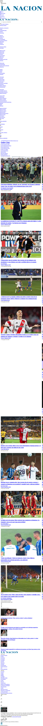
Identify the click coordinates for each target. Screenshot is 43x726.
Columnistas (2, 64)
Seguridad (2, 51)
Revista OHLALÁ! (3, 108)
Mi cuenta (3, 18)
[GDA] (4, 720)
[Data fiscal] (1, 724)
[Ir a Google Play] (4, 709)
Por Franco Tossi (4, 485)
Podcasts (2, 84)
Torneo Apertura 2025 (5, 148)
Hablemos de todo (3, 59)
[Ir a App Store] (4, 711)
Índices (1, 43)
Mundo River (3, 152)
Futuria (1, 35)
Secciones (3, 13)
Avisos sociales (3, 99)
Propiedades (2, 39)
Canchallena (2, 73)
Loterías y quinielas (4, 83)
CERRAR (1, 0)
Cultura (1, 54)
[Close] (1, 603)
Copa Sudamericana (5, 147)
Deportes (8, 140)
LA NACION (3, 140)
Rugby (1, 70)
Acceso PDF (2, 95)
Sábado (1, 103)
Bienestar (2, 56)
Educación (2, 53)
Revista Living (2, 112)
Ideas (1, 104)
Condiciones (14, 716)
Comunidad (2, 55)
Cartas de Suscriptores (4, 65)
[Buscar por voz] (41, 22)
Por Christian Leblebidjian (6, 598)
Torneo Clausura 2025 (5, 144)
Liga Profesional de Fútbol (6, 145)
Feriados (1, 82)
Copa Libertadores (4, 150)
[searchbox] (21, 22)
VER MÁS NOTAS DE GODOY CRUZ (6, 602)
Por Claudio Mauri (4, 523)
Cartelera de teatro (4, 92)
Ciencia (1, 58)
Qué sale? (2, 89)
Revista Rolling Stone (4, 113)
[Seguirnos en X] (1, 699)
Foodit (2, 14)
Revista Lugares (3, 110)
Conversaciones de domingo (5, 102)
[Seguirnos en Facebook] (1, 695)
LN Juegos (2, 77)
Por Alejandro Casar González (7, 188)
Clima (1, 29)
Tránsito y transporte (4, 28)
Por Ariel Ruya (4, 263)
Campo (1, 38)
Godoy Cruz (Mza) (4, 149)
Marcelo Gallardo (4, 153)
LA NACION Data (3, 30)
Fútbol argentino (4, 154)
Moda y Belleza (3, 85)
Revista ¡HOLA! (3, 109)
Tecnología (2, 79)
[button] (21, 79)
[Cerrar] (17, 20)
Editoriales (2, 63)
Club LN (2, 16)
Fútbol (1, 69)
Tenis (1, 72)
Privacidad (19, 716)
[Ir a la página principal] (21, 10)
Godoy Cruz (15, 140)
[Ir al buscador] (2, 5)
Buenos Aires (2, 50)
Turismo (1, 78)
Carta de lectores (3, 100)
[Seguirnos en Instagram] (1, 702)
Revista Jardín (2, 114)
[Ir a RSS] (1, 705)
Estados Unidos (3, 46)
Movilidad (2, 41)
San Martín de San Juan (5, 155)
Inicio (2, 11)
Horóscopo (2, 80)
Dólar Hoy (2, 36)
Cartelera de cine (3, 90)
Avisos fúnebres (3, 98)
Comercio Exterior (3, 40)
